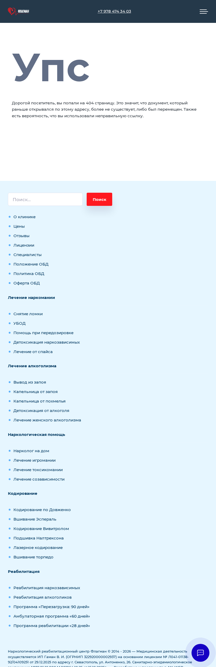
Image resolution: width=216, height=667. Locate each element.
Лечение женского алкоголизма (47, 419)
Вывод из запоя (29, 382)
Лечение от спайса (33, 351)
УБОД (19, 323)
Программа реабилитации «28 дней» (51, 625)
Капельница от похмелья (39, 401)
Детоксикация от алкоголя (41, 410)
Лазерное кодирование (38, 547)
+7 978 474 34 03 (114, 11)
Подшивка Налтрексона (38, 538)
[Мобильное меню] (204, 11)
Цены (19, 226)
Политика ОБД (28, 273)
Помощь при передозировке (43, 332)
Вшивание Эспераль (34, 519)
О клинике (24, 216)
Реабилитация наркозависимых (46, 587)
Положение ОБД (30, 264)
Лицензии (23, 245)
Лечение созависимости (39, 479)
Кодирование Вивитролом (41, 528)
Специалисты (27, 254)
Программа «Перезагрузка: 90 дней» (51, 606)
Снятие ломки (28, 313)
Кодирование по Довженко (42, 509)
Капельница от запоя (35, 391)
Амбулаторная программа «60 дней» (51, 616)
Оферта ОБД (26, 283)
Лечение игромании (34, 460)
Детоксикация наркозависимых (46, 342)
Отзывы (21, 235)
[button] (200, 653)
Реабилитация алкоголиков (42, 597)
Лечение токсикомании (38, 469)
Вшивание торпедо (33, 556)
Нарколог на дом (31, 450)
